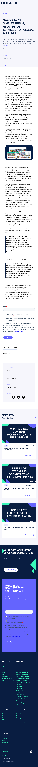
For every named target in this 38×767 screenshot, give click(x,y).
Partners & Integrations (22, 722)
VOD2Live (18, 705)
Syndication (19, 700)
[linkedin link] (31, 751)
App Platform (5, 666)
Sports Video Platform (8, 680)
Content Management (22, 672)
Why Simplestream (21, 728)
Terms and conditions (8, 761)
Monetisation (19, 690)
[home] (9, 3)
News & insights (20, 720)
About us (4, 738)
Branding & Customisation (23, 670)
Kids (3, 720)
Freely (3, 672)
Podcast (18, 724)
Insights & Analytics (21, 680)
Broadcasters (5, 713)
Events (18, 716)
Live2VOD (18, 684)
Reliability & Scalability (22, 696)
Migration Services (7, 678)
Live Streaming (20, 688)
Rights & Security (20, 698)
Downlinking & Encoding (22, 676)
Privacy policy (6, 758)
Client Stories (19, 713)
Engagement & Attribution (23, 678)
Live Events (5, 676)
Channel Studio (6, 670)
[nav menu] (35, 2)
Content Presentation (22, 674)
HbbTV (4, 674)
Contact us (5, 742)
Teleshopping (5, 724)
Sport (3, 718)
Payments (18, 692)
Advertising (19, 666)
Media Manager (6, 668)
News (3, 722)
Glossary (18, 718)
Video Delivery (20, 703)
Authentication (20, 668)
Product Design (20, 726)
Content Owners (6, 716)
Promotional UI (20, 694)
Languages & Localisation (23, 682)
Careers (4, 740)
